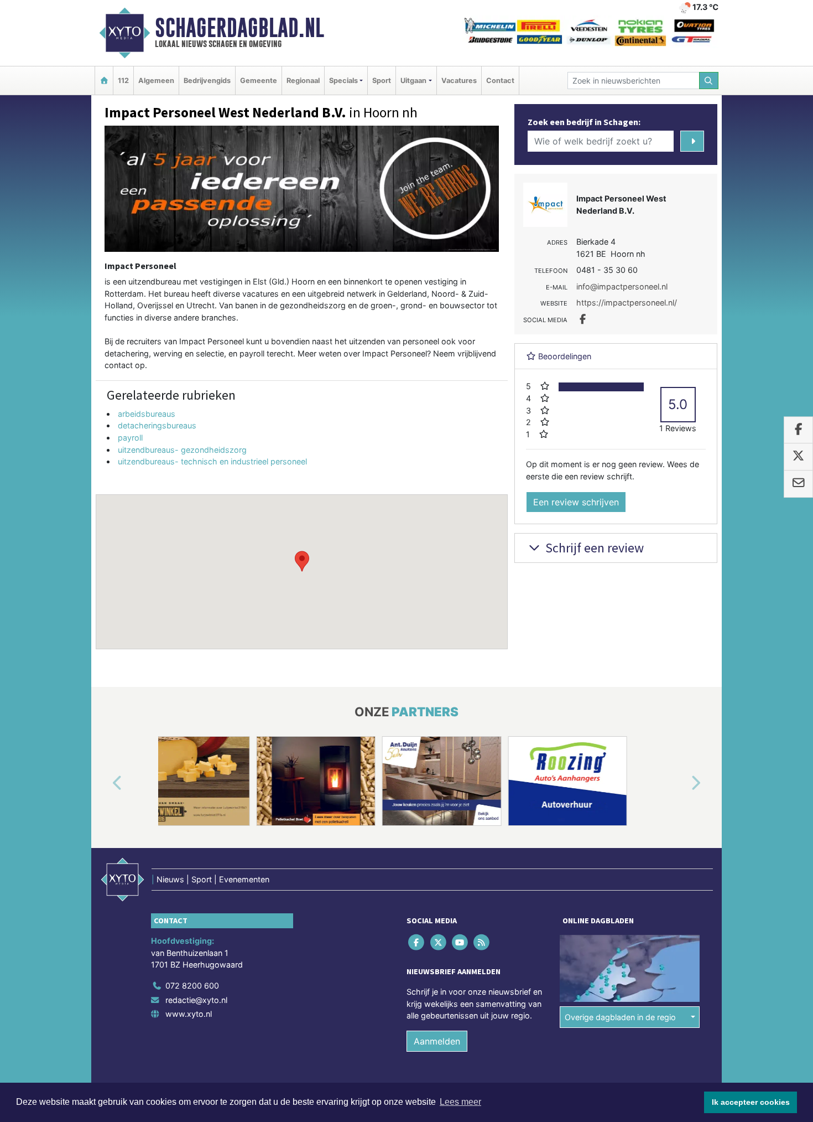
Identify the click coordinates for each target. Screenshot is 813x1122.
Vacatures (459, 80)
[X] (439, 942)
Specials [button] (343, 80)
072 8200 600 (192, 985)
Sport (381, 80)
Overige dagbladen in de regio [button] (620, 1017)
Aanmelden (437, 1041)
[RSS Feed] (482, 942)
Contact (500, 80)
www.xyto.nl (188, 1013)
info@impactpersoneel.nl (622, 286)
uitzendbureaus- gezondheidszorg (182, 449)
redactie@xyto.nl (196, 1000)
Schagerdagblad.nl (239, 28)
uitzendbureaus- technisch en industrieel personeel (212, 461)
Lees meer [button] (460, 1102)
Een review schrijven (576, 502)
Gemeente (258, 80)
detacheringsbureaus (157, 425)
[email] (798, 483)
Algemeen (156, 80)
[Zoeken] (709, 80)
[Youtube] (460, 942)
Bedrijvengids (207, 80)
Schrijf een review (593, 547)
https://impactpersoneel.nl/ (626, 302)
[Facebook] (417, 942)
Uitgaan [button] (413, 80)
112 (123, 80)
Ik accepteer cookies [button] (751, 1102)
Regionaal (303, 80)
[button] (302, 561)
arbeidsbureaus (146, 413)
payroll (130, 437)
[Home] (104, 80)
